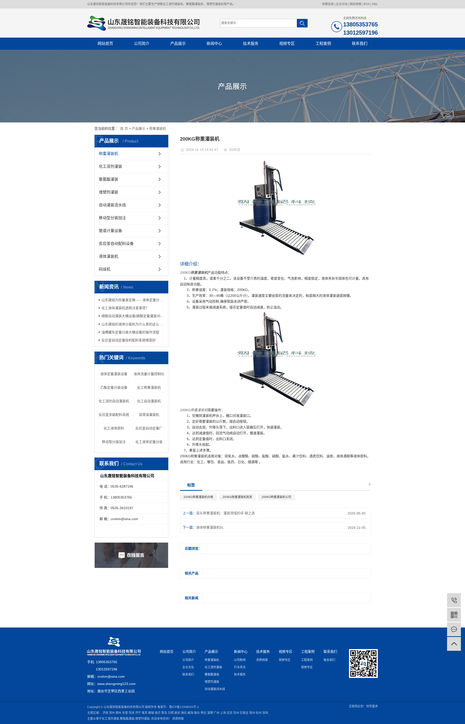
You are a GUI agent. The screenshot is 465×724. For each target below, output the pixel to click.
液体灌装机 (108, 256)
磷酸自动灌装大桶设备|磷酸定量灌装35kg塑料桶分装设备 (133, 316)
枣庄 (203, 713)
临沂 (158, 713)
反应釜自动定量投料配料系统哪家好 (128, 340)
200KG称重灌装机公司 (276, 497)
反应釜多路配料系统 (114, 415)
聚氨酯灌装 (108, 179)
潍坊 (184, 713)
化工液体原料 (114, 428)
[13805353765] (454, 600)
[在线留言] (454, 629)
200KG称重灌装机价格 (198, 497)
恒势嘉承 (372, 706)
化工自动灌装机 (149, 401)
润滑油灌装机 (149, 415)
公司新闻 (240, 660)
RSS (367, 4)
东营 (125, 713)
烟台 (197, 713)
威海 (190, 713)
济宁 (138, 713)
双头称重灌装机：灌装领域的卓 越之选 (225, 513)
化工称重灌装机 (149, 387)
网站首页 (105, 43)
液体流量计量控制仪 (149, 374)
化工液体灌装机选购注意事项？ (125, 308)
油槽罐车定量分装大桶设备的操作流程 (130, 332)
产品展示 (178, 43)
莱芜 (144, 713)
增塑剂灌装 (108, 192)
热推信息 (328, 4)
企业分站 (342, 4)
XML (375, 4)
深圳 (265, 713)
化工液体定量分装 (149, 442)
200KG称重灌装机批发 (237, 497)
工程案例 (323, 43)
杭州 (259, 713)
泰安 (177, 713)
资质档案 (262, 660)
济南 (105, 713)
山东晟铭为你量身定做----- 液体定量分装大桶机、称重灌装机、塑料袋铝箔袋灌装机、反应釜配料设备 (133, 300)
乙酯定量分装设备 (113, 387)
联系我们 (359, 43)
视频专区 (287, 43)
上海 (223, 713)
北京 (229, 713)
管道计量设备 (110, 231)
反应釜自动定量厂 (149, 428)
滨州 (112, 713)
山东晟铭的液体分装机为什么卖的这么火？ (133, 324)
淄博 (210, 713)
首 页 (124, 128)
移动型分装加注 (112, 218)
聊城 (151, 713)
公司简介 (141, 43)
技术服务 (250, 43)
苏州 (236, 713)
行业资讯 (240, 667)
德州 (118, 713)
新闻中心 (214, 43)
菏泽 (131, 713)
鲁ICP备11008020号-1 (184, 707)
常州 (252, 713)
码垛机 (104, 269)
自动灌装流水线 (112, 205)
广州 (216, 713)
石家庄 (244, 713)
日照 (171, 713)
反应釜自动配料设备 (116, 243)
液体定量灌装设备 (113, 374)
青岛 (164, 713)
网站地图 (355, 4)
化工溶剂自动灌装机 (114, 401)
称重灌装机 (157, 128)
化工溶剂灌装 (110, 166)
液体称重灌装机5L (210, 527)
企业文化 (188, 667)
